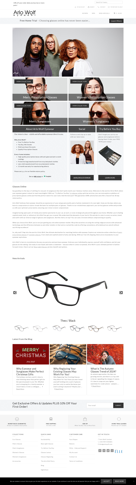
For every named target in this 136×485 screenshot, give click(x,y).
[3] (68, 52)
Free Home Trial (28, 20)
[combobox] (109, 2)
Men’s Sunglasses (18, 448)
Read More (59, 389)
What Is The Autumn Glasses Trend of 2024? (103, 370)
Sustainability (45, 439)
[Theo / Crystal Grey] (40, 329)
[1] (14, 73)
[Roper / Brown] (114, 329)
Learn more (110, 177)
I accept (106, 481)
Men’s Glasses (17, 444)
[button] (14, 292)
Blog (42, 465)
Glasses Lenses (46, 452)
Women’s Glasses (18, 452)
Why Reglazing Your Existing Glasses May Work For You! (64, 371)
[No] (134, 481)
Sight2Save (44, 470)
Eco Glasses (16, 439)
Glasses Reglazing (47, 457)
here (23, 171)
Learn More (116, 21)
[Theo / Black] (68, 293)
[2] (15, 73)
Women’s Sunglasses (19, 457)
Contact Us (73, 457)
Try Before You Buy (47, 448)
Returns (72, 444)
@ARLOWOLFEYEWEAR (82, 177)
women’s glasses (35, 235)
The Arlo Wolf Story (48, 461)
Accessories (16, 461)
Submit (118, 405)
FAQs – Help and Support (77, 448)
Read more (119, 481)
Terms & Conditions (76, 461)
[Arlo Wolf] (24, 16)
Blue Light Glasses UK (42, 247)
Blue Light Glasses (47, 444)
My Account (73, 452)
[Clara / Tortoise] (96, 329)
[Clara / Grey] (77, 329)
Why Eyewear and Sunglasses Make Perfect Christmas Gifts (30, 371)
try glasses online (76, 193)
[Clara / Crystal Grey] (58, 329)
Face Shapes (73, 439)
